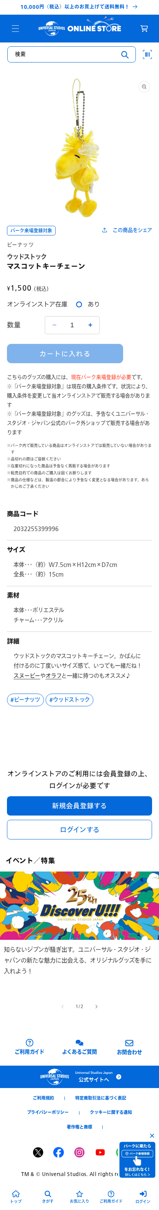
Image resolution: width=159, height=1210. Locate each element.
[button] (15, 28)
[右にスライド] (96, 1006)
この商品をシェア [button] (132, 230)
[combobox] (71, 54)
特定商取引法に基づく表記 (100, 1098)
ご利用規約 (43, 1098)
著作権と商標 (79, 1127)
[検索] (125, 54)
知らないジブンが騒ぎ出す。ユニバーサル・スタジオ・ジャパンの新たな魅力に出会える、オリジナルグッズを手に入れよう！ (78, 960)
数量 (14, 324)
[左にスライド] (62, 1006)
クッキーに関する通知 (111, 1112)
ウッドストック (71, 699)
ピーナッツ (20, 244)
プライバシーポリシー (48, 1112)
